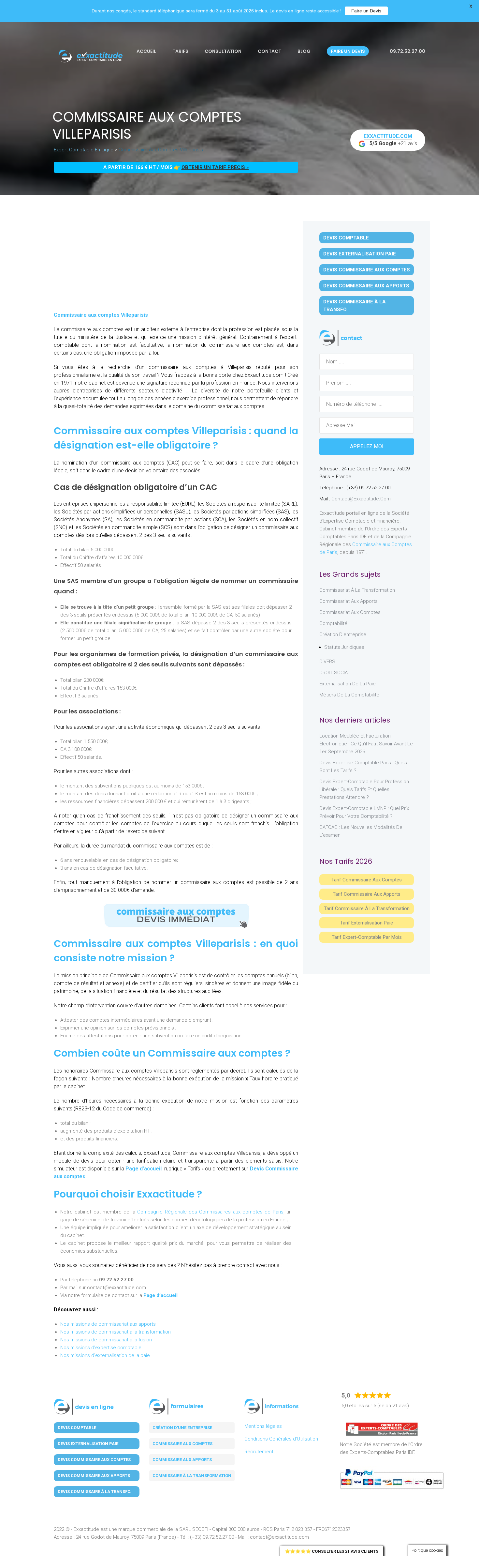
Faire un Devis (366, 10)
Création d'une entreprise (182, 1427)
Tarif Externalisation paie (366, 923)
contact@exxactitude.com (361, 499)
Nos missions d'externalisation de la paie (105, 1355)
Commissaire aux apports (182, 1459)
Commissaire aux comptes (182, 1443)
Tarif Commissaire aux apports (366, 894)
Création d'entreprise (342, 634)
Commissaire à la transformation (191, 1475)
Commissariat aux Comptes (350, 612)
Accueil (146, 51)
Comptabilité (333, 623)
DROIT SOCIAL (334, 673)
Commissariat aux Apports (348, 601)
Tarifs (180, 51)
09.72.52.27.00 (407, 51)
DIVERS (327, 661)
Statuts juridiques (344, 647)
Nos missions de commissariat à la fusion (106, 1340)
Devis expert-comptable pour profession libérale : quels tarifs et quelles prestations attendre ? (364, 789)
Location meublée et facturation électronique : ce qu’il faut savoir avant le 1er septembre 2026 (366, 744)
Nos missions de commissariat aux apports (108, 1324)
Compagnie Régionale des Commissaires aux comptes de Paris (210, 1212)
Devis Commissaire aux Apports (366, 286)
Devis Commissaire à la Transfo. (354, 306)
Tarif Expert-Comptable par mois (367, 937)
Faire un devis (348, 51)
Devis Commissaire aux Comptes (366, 270)
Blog (304, 51)
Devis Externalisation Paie (359, 254)
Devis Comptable (346, 238)
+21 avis (390, 139)
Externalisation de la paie (347, 684)
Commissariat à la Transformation (357, 590)
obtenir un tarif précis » (215, 167)
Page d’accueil (143, 1169)
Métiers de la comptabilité (349, 695)
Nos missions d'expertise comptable (100, 1347)
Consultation (223, 51)
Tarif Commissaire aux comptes (366, 880)
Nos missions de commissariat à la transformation (115, 1332)
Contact (269, 51)
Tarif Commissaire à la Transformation (367, 908)
